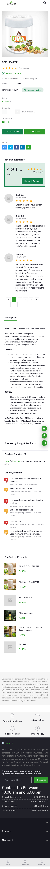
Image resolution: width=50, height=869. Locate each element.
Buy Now (35, 131)
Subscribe (41, 780)
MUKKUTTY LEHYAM (29, 566)
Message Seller (34, 90)
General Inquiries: (25, 801)
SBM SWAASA (25, 597)
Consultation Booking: (25, 797)
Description (10, 317)
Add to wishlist (11, 78)
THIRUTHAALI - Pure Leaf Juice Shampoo (31, 629)
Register (16, 461)
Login (6, 461)
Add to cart (13, 131)
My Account (7, 840)
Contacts (6, 831)
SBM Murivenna (26, 613)
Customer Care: (25, 810)
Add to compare (30, 78)
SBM (18, 84)
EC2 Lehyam (24, 644)
